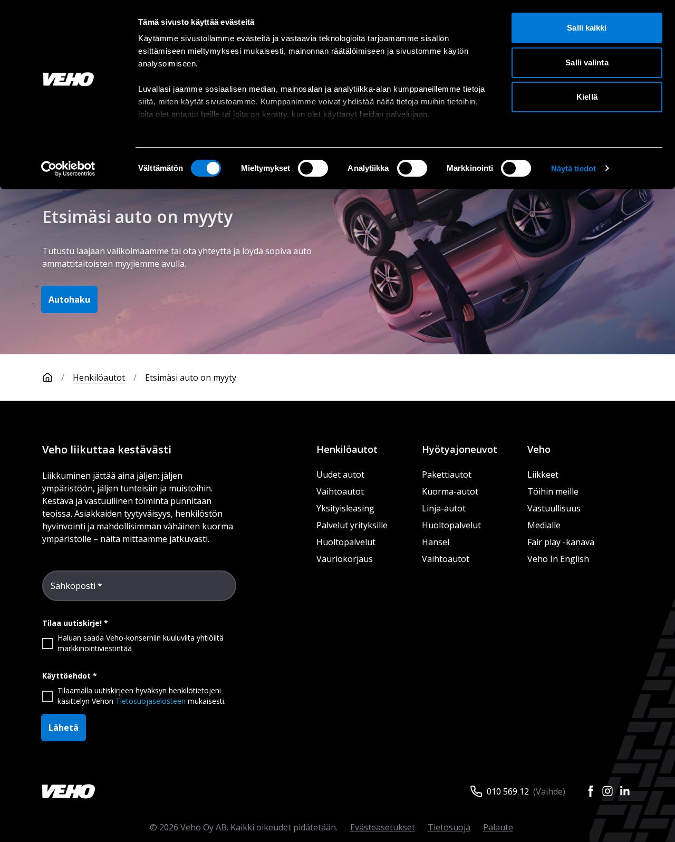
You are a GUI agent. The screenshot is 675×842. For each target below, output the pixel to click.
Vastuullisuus (554, 508)
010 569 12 (508, 791)
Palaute (498, 827)
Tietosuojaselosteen (150, 701)
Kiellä (586, 96)
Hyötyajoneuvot (459, 449)
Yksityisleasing (345, 508)
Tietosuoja (449, 827)
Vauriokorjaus (344, 559)
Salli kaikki (586, 27)
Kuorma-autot (450, 491)
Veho (539, 449)
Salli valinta (586, 62)
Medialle (544, 525)
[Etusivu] (47, 377)
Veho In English (558, 559)
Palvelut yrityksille (352, 525)
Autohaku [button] (69, 299)
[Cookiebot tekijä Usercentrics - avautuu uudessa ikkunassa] (68, 169)
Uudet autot (340, 474)
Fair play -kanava (560, 542)
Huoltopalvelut (345, 542)
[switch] (313, 168)
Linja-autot (444, 508)
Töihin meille (552, 491)
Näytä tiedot (573, 168)
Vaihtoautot (340, 491)
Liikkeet (542, 474)
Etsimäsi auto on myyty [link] (190, 377)
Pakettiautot (446, 474)
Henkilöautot (99, 377)
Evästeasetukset (382, 827)
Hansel (435, 542)
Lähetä (64, 727)
